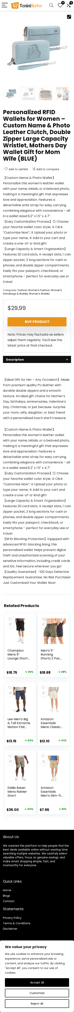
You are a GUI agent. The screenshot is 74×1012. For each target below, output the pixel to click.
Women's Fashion (39, 290)
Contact (9, 901)
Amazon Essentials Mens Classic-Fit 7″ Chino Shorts (51, 727)
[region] (37, 976)
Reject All (37, 1004)
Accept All (37, 982)
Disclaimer (10, 929)
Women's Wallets (39, 293)
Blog (6, 896)
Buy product (37, 321)
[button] (69, 17)
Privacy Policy (12, 918)
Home (7, 890)
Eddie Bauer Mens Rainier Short (17, 791)
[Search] (51, 5)
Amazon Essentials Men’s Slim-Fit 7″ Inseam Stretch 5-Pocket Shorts (52, 797)
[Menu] (4, 5)
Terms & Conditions (16, 923)
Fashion (22, 290)
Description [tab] (15, 360)
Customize (37, 993)
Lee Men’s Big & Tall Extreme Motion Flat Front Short (18, 725)
